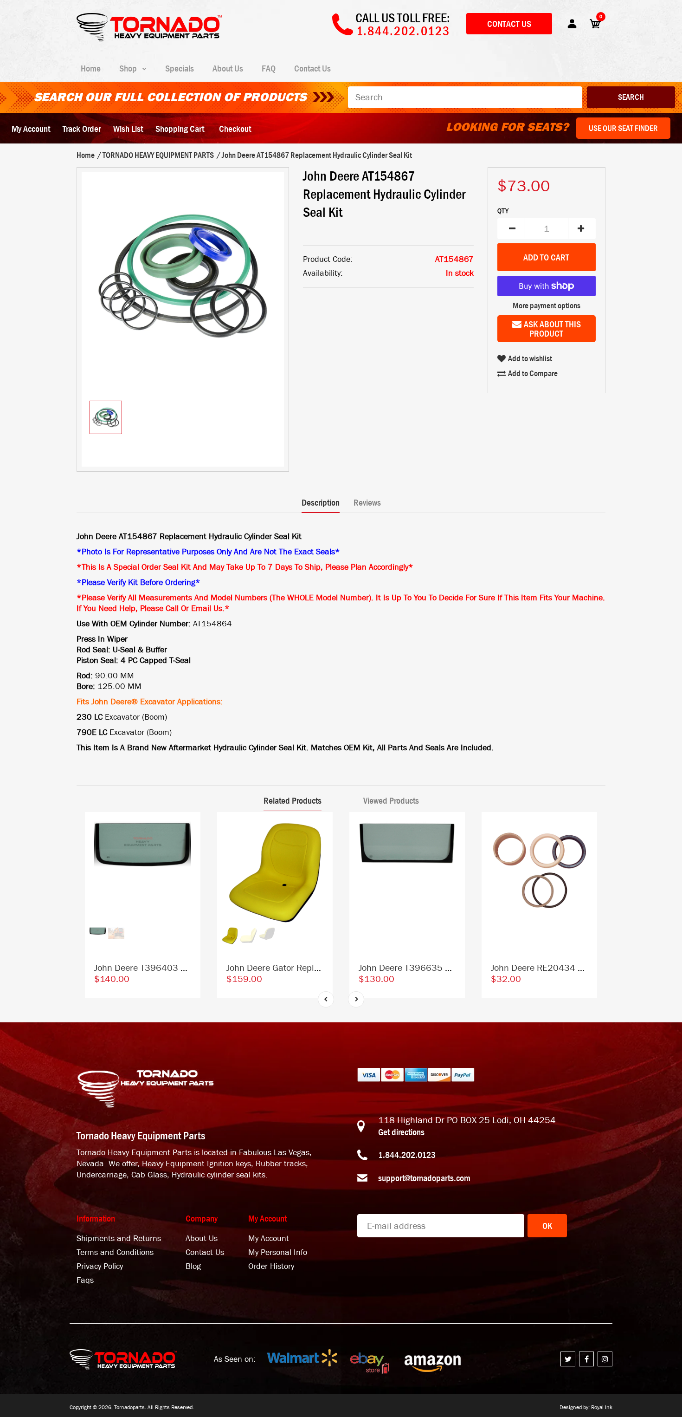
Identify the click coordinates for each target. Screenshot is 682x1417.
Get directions (401, 1132)
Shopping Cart (179, 129)
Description (321, 502)
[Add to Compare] (189, 828)
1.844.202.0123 (407, 1155)
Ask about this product (552, 328)
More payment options (546, 305)
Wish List (128, 129)
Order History (271, 1266)
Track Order (82, 129)
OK (547, 1226)
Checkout (235, 129)
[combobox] (465, 97)
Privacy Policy (100, 1266)
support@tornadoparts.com (424, 1178)
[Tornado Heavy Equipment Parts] (149, 38)
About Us (202, 1238)
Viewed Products (391, 800)
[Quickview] (189, 865)
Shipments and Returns (119, 1238)
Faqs (85, 1280)
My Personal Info (277, 1252)
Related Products (293, 800)
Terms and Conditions (115, 1252)
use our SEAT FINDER (623, 128)
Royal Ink (601, 1407)
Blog (193, 1266)
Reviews (367, 502)
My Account (31, 129)
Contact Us (509, 24)
